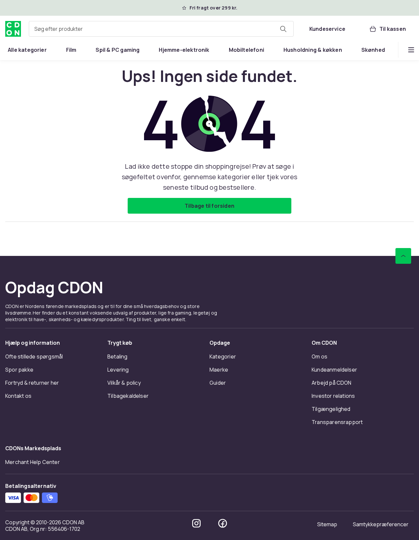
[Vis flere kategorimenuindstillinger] (411, 50)
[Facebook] (222, 523)
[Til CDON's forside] (13, 29)
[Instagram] (196, 523)
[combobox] (161, 29)
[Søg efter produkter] (283, 29)
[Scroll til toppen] (403, 256)
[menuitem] (27, 50)
